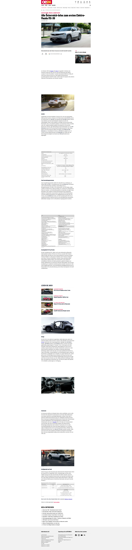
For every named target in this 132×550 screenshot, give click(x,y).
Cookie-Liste (43, 538)
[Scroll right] (90, 7)
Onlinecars (78, 7)
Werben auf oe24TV (44, 542)
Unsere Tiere (82, 7)
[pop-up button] (87, 62)
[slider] (80, 61)
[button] (77, 62)
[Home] (41, 10)
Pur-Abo (42, 543)
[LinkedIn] (84, 535)
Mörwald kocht (87, 7)
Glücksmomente (50, 7)
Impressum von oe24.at (45, 545)
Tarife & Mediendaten (62, 536)
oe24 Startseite (44, 535)
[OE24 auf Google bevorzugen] (61, 54)
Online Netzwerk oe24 (45, 531)
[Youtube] (81, 535)
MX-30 (56, 71)
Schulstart (54, 7)
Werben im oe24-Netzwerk (46, 541)
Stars (49, 5)
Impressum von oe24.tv (45, 546)
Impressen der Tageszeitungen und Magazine (64, 540)
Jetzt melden (57, 502)
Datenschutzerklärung (45, 537)
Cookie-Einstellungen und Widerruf (47, 540)
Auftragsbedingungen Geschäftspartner (65, 535)
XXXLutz (69, 7)
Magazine (54, 5)
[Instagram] (79, 535)
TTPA (59, 542)
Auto (43, 10)
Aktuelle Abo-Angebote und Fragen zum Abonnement (65, 538)
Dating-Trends (73, 7)
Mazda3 (54, 422)
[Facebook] (76, 535)
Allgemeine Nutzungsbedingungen (47, 536)
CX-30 (42, 342)
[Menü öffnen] (90, 5)
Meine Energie (65, 7)
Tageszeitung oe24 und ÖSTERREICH (65, 531)
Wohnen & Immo (59, 7)
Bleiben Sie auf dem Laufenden (81, 531)
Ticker (42, 5)
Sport (46, 5)
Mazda (51, 71)
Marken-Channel (68, 499)
